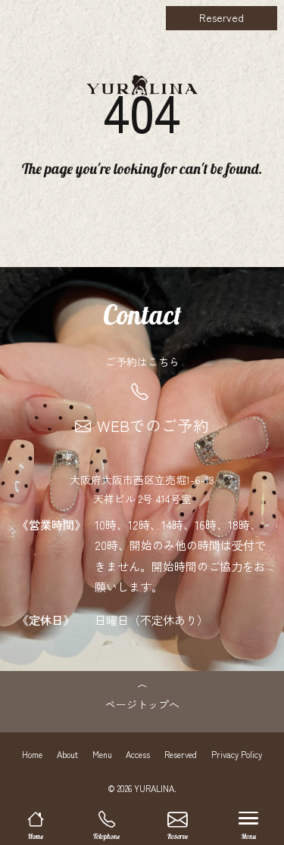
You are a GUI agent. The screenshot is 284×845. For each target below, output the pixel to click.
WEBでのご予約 (153, 425)
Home (32, 754)
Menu (102, 754)
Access (138, 754)
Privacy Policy (236, 754)
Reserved (221, 17)
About (67, 754)
